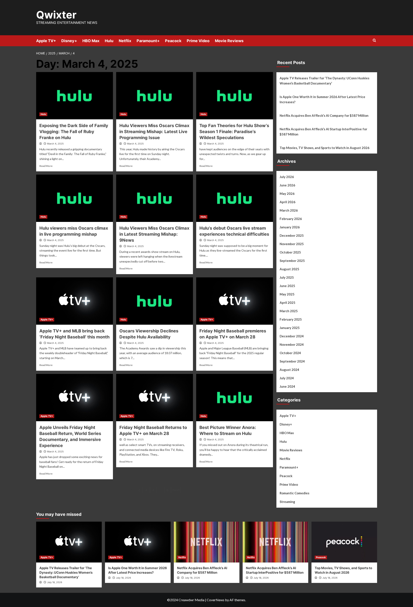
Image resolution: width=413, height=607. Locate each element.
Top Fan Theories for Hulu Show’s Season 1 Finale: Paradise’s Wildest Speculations (234, 131)
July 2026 (287, 177)
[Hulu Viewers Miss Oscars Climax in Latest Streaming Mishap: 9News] (154, 198)
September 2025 (292, 261)
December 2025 (292, 235)
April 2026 (287, 202)
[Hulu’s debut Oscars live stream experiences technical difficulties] (234, 198)
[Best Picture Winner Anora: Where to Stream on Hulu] (234, 397)
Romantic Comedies (294, 493)
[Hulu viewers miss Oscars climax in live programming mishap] (74, 198)
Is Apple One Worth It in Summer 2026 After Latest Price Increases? (322, 99)
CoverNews (215, 600)
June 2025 (287, 286)
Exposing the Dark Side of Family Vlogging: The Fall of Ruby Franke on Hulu (73, 131)
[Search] (374, 40)
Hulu (109, 40)
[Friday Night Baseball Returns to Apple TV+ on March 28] (154, 397)
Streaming (287, 502)
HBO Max (90, 40)
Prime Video (198, 40)
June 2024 (287, 386)
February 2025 (291, 319)
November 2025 (292, 244)
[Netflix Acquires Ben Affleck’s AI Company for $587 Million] (206, 542)
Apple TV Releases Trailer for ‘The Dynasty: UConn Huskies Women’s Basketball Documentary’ (324, 80)
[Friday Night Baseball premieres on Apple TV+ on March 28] (234, 301)
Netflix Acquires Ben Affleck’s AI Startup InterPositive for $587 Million (323, 131)
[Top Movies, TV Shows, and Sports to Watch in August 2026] (344, 542)
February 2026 (291, 219)
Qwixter (56, 14)
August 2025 (289, 269)
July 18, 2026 (54, 582)
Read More (45, 166)
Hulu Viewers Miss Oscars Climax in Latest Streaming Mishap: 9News (154, 234)
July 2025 (287, 277)
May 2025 (287, 294)
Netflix (125, 40)
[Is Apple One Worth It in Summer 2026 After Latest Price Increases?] (138, 542)
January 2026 (290, 227)
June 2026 (287, 185)
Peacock (173, 40)
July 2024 (287, 378)
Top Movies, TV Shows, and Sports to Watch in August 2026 (324, 148)
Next (176, 490)
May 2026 (287, 193)
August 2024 (289, 370)
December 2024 (292, 336)
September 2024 (292, 361)
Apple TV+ (46, 40)
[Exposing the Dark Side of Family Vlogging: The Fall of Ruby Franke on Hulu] (74, 95)
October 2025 (290, 252)
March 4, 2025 (55, 143)
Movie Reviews (229, 40)
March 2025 (289, 311)
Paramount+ (148, 40)
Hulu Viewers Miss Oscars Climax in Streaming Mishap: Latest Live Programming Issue (154, 131)
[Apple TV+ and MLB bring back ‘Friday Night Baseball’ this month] (74, 301)
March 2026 (289, 210)
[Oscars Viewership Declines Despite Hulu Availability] (154, 301)
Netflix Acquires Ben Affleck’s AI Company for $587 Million (324, 115)
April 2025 (287, 302)
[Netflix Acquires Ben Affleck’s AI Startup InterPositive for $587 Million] (275, 542)
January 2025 (290, 328)
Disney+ (69, 40)
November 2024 (292, 344)
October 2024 (290, 353)
